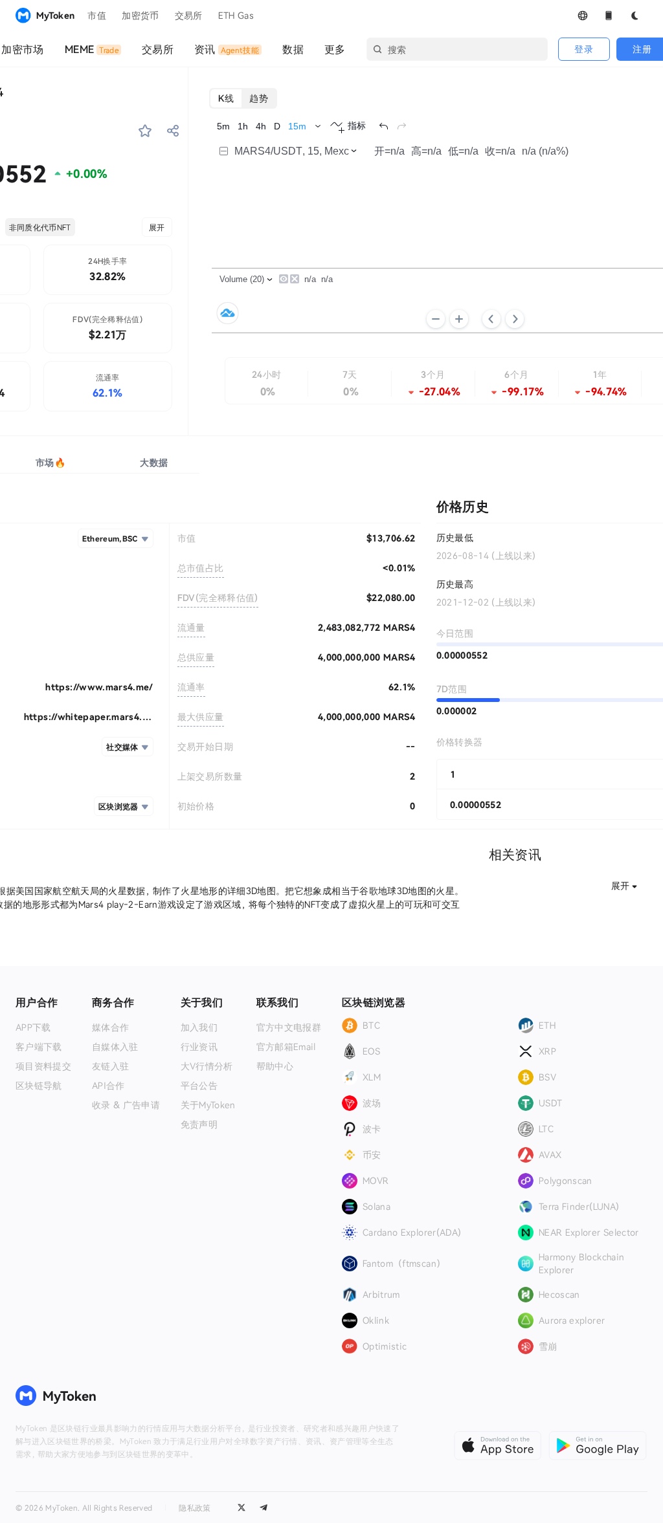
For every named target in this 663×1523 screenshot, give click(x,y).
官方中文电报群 (288, 1027)
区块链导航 (39, 1085)
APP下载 (33, 1027)
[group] (243, 98)
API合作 (108, 1085)
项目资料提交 (43, 1066)
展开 (157, 227)
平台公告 (199, 1085)
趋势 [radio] (258, 98)
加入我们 (199, 1027)
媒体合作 (110, 1027)
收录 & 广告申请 (126, 1105)
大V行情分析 (207, 1066)
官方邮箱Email (286, 1046)
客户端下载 (39, 1046)
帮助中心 (274, 1066)
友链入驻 (110, 1066)
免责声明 (199, 1124)
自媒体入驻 (115, 1046)
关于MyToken (208, 1105)
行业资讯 (199, 1046)
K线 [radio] (226, 98)
